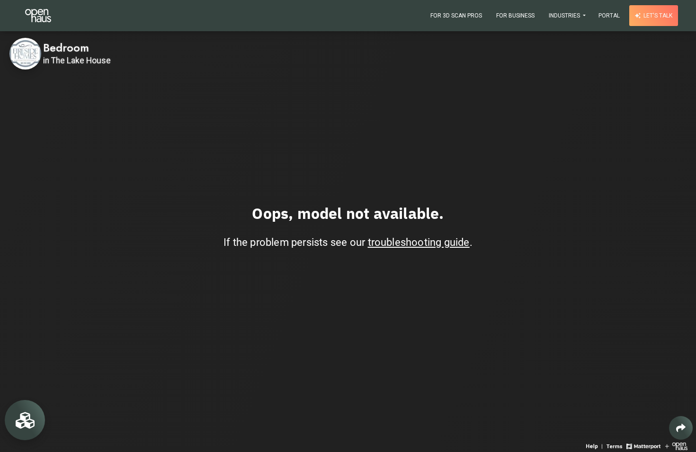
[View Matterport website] (643, 445)
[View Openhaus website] (676, 445)
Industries (565, 15)
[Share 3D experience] (681, 428)
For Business (515, 15)
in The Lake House (77, 60)
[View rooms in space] (25, 420)
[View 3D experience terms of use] (615, 445)
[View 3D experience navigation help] (595, 445)
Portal (609, 15)
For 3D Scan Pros (456, 15)
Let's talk (657, 15)
